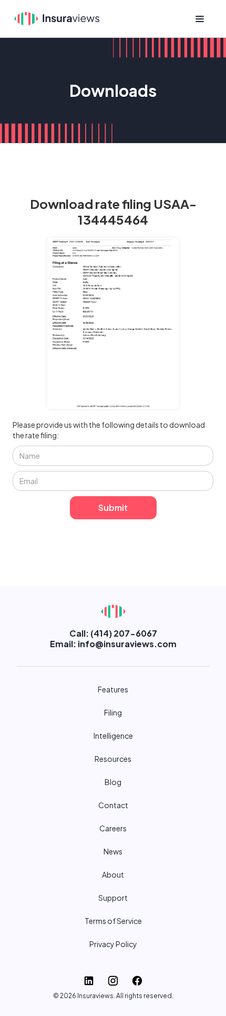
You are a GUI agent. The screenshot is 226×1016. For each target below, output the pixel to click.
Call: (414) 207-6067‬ (113, 633)
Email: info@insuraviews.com (113, 643)
